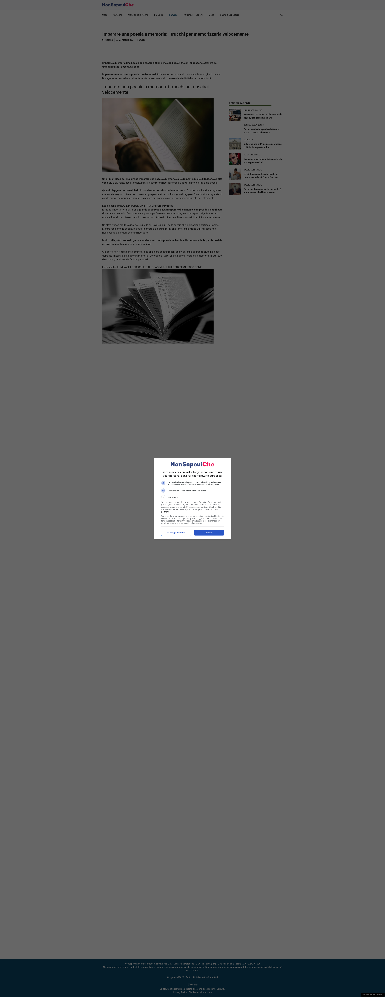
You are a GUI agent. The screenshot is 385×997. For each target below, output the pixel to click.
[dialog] (192, 498)
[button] (192, 497)
